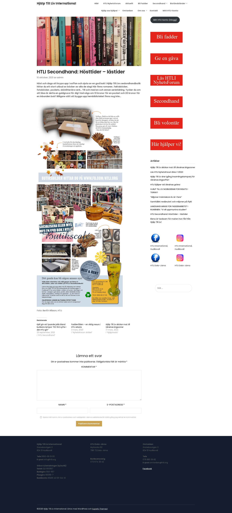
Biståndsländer (177, 3)
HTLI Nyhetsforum (112, 3)
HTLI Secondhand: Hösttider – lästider (169, 214)
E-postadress (116, 404)
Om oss (141, 10)
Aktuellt (129, 3)
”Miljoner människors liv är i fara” (166, 197)
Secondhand (159, 3)
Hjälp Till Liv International (56, 3)
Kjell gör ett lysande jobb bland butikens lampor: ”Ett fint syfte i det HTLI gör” (51, 327)
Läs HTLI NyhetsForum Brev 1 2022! (166, 172)
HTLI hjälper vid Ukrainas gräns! (165, 184)
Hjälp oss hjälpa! (109, 10)
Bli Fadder (143, 3)
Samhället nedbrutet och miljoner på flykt (171, 201)
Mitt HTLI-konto (170, 10)
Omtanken (127, 10)
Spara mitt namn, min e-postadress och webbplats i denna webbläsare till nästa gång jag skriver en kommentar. (89, 417)
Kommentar (89, 366)
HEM (96, 3)
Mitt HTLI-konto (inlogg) (165, 19)
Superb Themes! (100, 508)
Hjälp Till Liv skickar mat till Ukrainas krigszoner (118, 325)
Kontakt (154, 10)
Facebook (147, 468)
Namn (62, 404)
